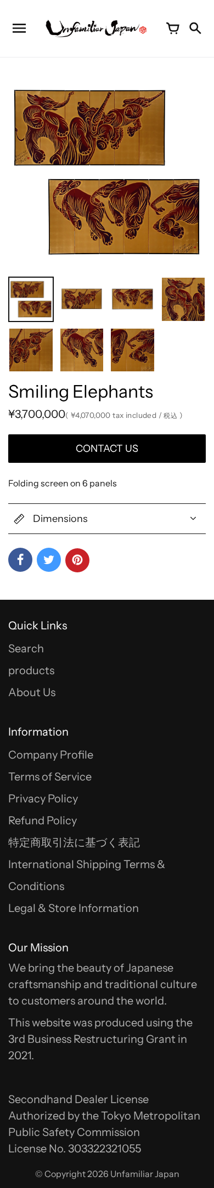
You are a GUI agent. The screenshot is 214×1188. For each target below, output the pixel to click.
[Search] (195, 28)
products (31, 670)
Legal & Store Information (73, 908)
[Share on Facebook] (20, 560)
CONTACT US (107, 449)
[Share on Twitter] (49, 560)
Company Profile (50, 754)
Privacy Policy (43, 798)
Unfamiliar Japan (144, 1173)
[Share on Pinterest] (77, 560)
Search (26, 648)
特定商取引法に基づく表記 (74, 842)
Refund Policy (42, 820)
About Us (31, 692)
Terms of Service (50, 776)
